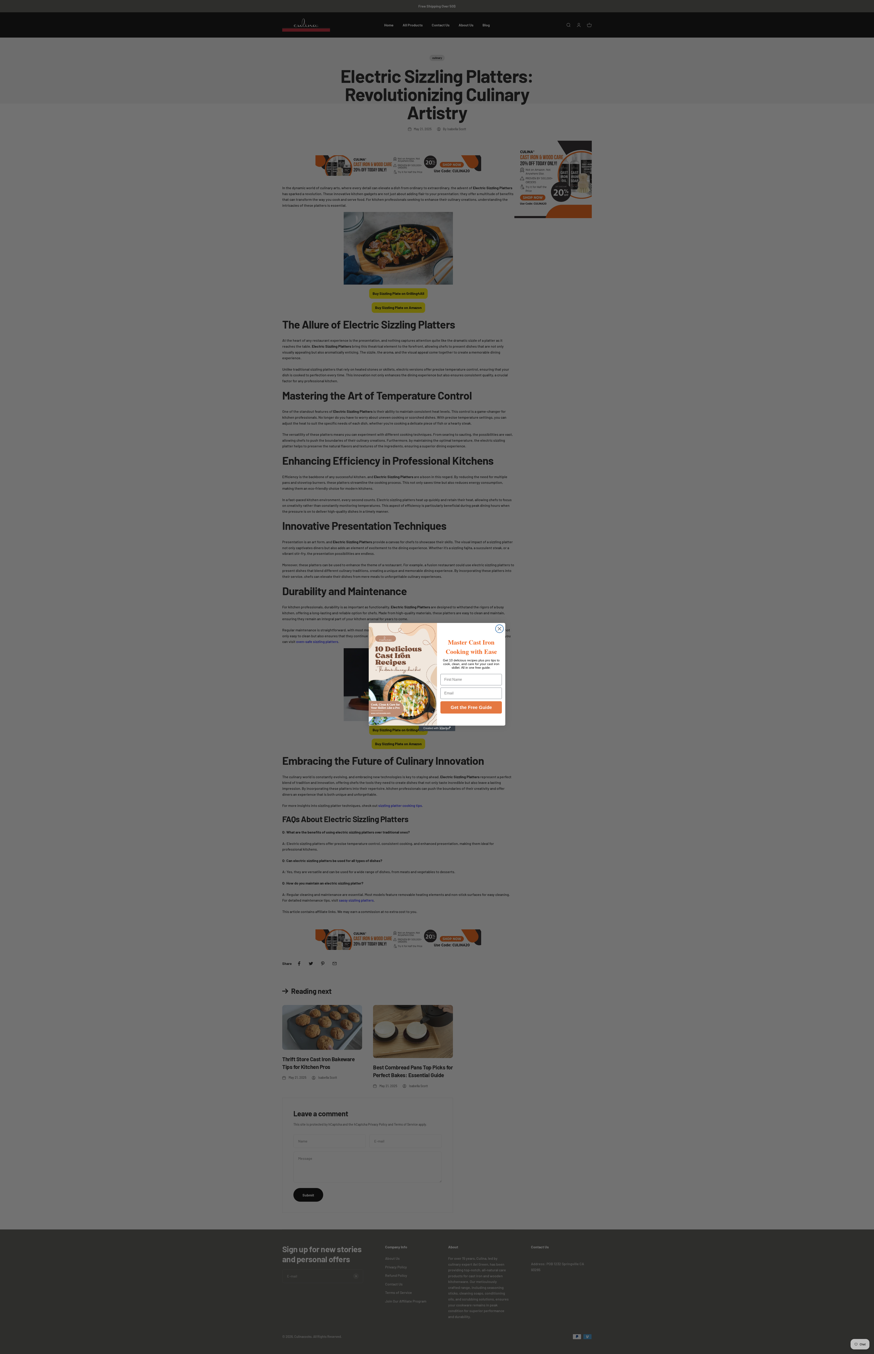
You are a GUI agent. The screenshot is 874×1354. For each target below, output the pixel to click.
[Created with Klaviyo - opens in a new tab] (437, 728)
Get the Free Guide (471, 707)
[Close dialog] (499, 629)
